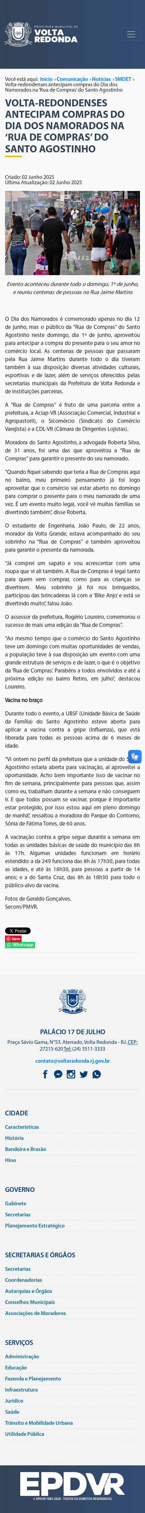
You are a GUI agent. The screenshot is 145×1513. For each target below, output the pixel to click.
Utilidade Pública (24, 1434)
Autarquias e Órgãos (28, 1291)
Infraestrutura (21, 1390)
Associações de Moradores (35, 1313)
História (14, 1138)
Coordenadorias (23, 1280)
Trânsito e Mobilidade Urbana (39, 1423)
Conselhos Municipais (30, 1302)
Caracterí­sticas (22, 1127)
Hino (10, 1160)
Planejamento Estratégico (35, 1226)
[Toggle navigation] (131, 34)
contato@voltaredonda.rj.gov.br (72, 1061)
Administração (22, 1357)
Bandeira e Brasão (25, 1149)
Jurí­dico (14, 1401)
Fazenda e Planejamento (33, 1379)
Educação (16, 1368)
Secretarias (18, 1215)
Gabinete (15, 1204)
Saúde (12, 1412)
